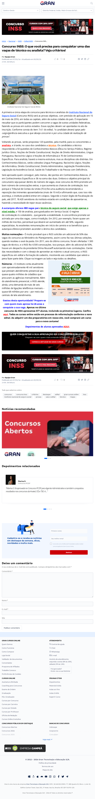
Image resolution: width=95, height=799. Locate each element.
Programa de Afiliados (11, 667)
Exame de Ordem (9, 689)
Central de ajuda (57, 644)
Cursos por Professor (10, 712)
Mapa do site (48, 770)
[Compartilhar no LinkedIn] (84, 59)
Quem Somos (7, 644)
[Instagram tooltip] (50, 777)
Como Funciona (8, 648)
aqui (5, 314)
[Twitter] (63, 777)
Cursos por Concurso (10, 701)
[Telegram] (67, 777)
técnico (52, 145)
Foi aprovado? (60, 670)
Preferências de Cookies (11, 674)
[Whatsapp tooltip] (54, 777)
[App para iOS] (37, 777)
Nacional (12, 41)
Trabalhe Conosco (9, 670)
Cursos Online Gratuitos (11, 719)
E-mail (5, 609)
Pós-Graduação (8, 697)
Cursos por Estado (9, 708)
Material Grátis (55, 686)
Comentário (7, 571)
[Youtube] (46, 777)
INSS (20, 41)
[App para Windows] (29, 777)
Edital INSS (28, 41)
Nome (5, 600)
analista (6, 145)
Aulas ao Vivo (54, 689)
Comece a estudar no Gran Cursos (47, 342)
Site (3, 618)
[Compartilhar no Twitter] (81, 59)
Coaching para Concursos (12, 686)
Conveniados (7, 663)
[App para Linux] (33, 777)
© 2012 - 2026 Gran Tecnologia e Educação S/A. (47, 760)
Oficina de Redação (9, 715)
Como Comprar (8, 652)
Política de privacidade (47, 763)
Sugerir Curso (54, 697)
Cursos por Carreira (10, 704)
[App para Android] (42, 777)
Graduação (6, 693)
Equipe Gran (10, 57)
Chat (53, 648)
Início (4, 41)
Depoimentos (54, 682)
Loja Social (6, 655)
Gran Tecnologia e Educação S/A (37, 784)
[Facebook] (58, 777)
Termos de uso (47, 766)
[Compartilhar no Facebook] (78, 59)
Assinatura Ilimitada (10, 682)
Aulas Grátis (54, 693)
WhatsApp (55, 652)
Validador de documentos (12, 659)
